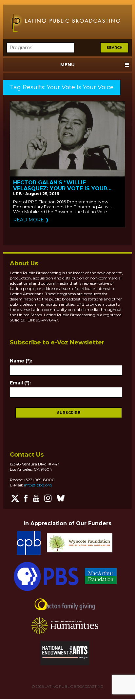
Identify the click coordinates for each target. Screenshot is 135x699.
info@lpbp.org (38, 485)
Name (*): (21, 361)
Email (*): (20, 383)
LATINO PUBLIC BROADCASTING (73, 686)
